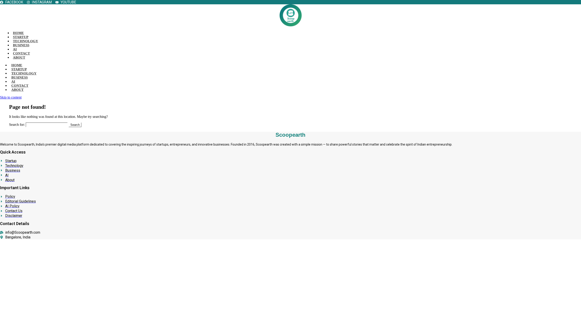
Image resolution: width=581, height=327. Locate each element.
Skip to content (11, 97)
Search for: (17, 124)
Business (21, 45)
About (19, 57)
